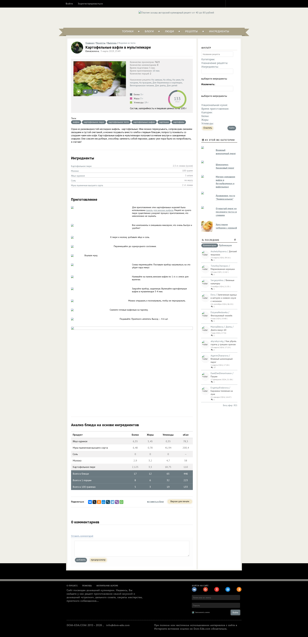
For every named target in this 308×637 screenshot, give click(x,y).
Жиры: (205, 120)
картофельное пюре (94, 122)
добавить (81, 559)
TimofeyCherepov (219, 265)
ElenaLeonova (92, 51)
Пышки (214, 376)
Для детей (172, 85)
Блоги (149, 31)
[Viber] (117, 502)
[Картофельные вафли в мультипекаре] (99, 78)
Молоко (75, 170)
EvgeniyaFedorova (220, 387)
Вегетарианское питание (142, 85)
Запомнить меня (202, 612)
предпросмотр (98, 559)
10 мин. (156, 70)
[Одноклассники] (99, 502)
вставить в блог (155, 501)
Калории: (207, 112)
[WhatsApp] (121, 502)
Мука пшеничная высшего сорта (87, 185)
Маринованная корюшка (223, 269)
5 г (142, 94)
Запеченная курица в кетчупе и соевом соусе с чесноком (224, 298)
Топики (127, 31)
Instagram (230, 3)
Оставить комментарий (82, 536)
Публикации (225, 245)
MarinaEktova (217, 326)
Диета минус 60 (218, 330)
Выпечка (111, 43)
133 (177, 98)
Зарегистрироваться (90, 3)
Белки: (205, 116)
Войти (69, 3)
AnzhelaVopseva (219, 251)
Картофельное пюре (81, 166)
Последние (212, 240)
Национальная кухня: (214, 105)
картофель (178, 122)
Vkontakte (241, 3)
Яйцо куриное (78, 175)
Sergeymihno (217, 280)
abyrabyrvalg (217, 341)
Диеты (229, 326)
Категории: (208, 59)
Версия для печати (180, 501)
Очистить (207, 127)
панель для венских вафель (159, 210)
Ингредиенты (219, 31)
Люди (169, 31)
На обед (167, 79)
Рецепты (191, 31)
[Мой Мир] (103, 502)
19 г (146, 102)
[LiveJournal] (108, 502)
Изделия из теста (127, 43)
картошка (164, 122)
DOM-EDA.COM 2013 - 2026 (84, 625)
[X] (94, 502)
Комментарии (209, 245)
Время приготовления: (215, 108)
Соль (73, 180)
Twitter (236, 3)
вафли (76, 122)
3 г (141, 98)
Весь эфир (227, 405)
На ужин (176, 79)
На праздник (145, 82)
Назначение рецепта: (214, 63)
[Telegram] (112, 502)
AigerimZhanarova (219, 355)
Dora (213, 294)
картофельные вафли (144, 122)
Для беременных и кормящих (167, 82)
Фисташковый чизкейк (221, 315)
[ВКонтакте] (90, 502)
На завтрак (156, 79)
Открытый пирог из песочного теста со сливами (226, 212)
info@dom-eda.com (118, 625)
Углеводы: (207, 123)
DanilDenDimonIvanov (221, 373)
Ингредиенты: (210, 66)
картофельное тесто (119, 122)
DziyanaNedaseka (219, 312)
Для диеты (160, 85)
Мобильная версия (107, 585)
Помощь (87, 585)
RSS (235, 405)
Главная (90, 43)
